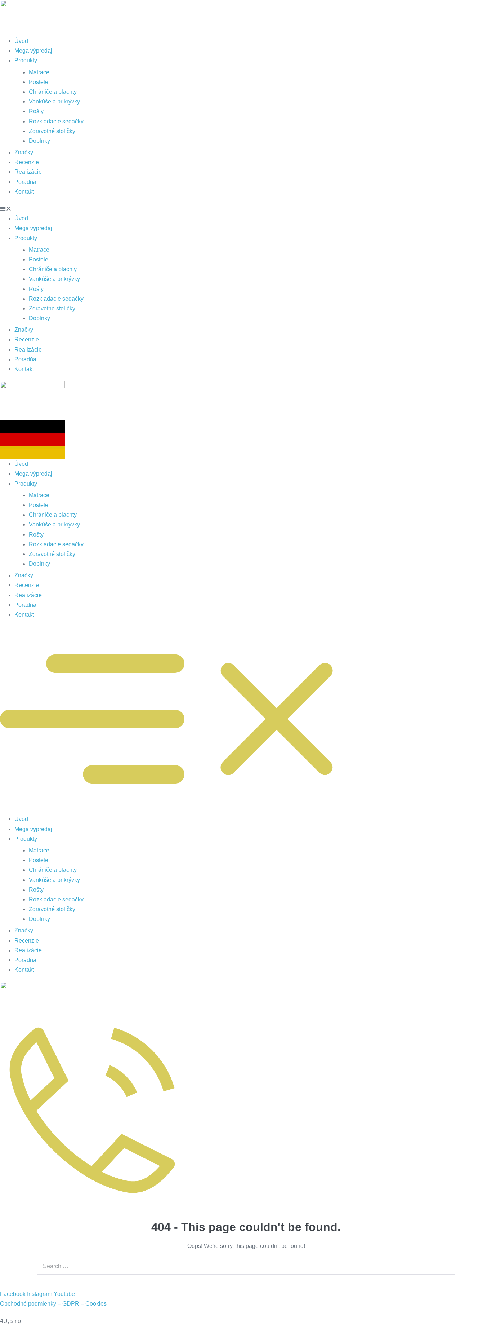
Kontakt (24, 192)
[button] (246, 208)
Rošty (36, 111)
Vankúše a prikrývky (54, 101)
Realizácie (28, 172)
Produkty (25, 60)
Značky (23, 152)
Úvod (21, 41)
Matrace (39, 72)
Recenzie (26, 162)
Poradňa (25, 182)
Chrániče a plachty (53, 92)
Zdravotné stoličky (52, 131)
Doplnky (39, 141)
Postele (38, 82)
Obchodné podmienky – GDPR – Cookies (53, 1304)
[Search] (447, 1266)
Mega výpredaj (33, 51)
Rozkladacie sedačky (56, 121)
